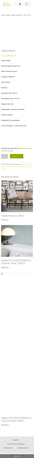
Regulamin (16, 440)
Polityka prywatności (23, 448)
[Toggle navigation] (26, 4)
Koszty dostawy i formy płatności (16, 444)
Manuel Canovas (26, 164)
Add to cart (16, 156)
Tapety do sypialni (22, 166)
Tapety (8, 15)
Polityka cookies (7, 448)
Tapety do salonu (16, 15)
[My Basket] (20, 4)
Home (3, 15)
